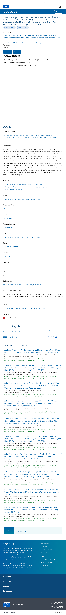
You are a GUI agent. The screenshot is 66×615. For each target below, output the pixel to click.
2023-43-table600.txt (10, 337)
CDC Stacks (9, 544)
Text (4, 209)
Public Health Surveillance (14, 190)
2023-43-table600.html (11, 331)
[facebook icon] (52, 602)
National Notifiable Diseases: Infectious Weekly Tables (27, 43)
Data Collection (40, 184)
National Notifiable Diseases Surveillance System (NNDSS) (23, 237)
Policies (6, 586)
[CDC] (6, 6)
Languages (7, 591)
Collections (44, 547)
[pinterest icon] (55, 606)
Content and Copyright (48, 559)
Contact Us (44, 566)
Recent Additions (46, 550)
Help (42, 556)
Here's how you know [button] (56, 2)
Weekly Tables (8, 218)
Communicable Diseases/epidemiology (18, 184)
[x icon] (55, 602)
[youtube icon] (52, 606)
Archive (6, 596)
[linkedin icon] (61, 602)
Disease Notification (12, 187)
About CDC (7, 581)
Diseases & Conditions (11, 247)
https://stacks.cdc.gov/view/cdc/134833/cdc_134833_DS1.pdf (24, 308)
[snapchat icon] (58, 606)
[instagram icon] (58, 602)
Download (7, 52)
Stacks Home (45, 543)
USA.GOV (13, 612)
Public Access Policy (47, 563)
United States (8, 228)
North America (8, 256)
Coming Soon (45, 553)
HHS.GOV (5, 612)
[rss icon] (61, 606)
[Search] (60, 6)
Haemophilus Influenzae (43, 187)
